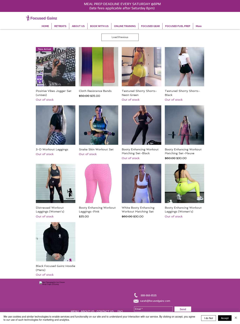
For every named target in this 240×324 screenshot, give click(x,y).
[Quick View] (98, 66)
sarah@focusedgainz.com (155, 300)
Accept (225, 318)
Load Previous (120, 37)
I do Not (208, 318)
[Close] (236, 318)
